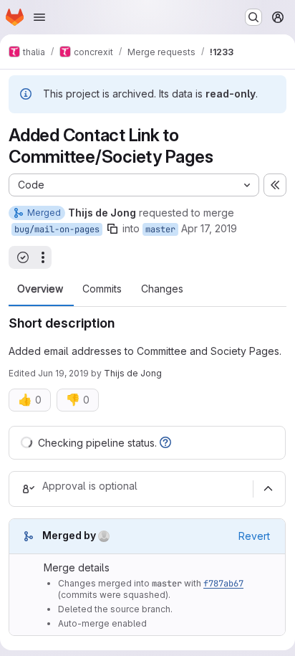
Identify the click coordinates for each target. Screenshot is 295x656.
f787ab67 (223, 583)
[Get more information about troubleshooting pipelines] (165, 442)
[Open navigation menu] (39, 17)
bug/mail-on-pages (57, 229)
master (160, 229)
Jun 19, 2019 (63, 373)
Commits (102, 289)
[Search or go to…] (253, 17)
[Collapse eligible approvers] (267, 489)
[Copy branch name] (112, 228)
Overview (40, 289)
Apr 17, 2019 (209, 228)
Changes (162, 289)
